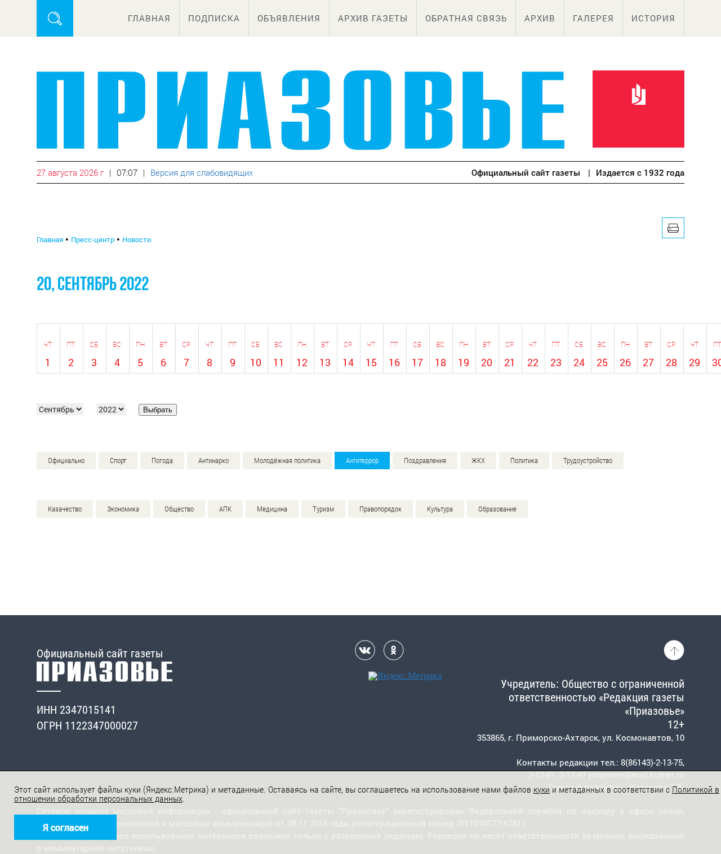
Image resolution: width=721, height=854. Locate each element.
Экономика (123, 509)
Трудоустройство (587, 460)
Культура (440, 509)
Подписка (214, 18)
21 (509, 362)
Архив (539, 18)
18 (440, 362)
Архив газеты (373, 18)
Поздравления (425, 460)
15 (371, 362)
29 (694, 362)
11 (278, 362)
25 (602, 362)
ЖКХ (478, 460)
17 (417, 362)
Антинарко (213, 460)
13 (325, 362)
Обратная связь (466, 18)
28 (671, 362)
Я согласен (65, 827)
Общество (179, 509)
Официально (66, 460)
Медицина (272, 509)
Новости (136, 239)
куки (541, 789)
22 (532, 362)
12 (302, 362)
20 (486, 362)
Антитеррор (362, 460)
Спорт (118, 460)
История (653, 18)
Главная (149, 18)
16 (394, 362)
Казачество (65, 509)
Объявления (289, 18)
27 (648, 362)
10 (255, 362)
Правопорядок (380, 509)
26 (625, 362)
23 (556, 362)
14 (348, 362)
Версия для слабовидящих (201, 172)
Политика (524, 460)
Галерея (593, 18)
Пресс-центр (92, 239)
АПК (225, 509)
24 (579, 362)
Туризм (323, 509)
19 (463, 362)
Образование (497, 509)
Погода (162, 460)
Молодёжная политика (287, 460)
